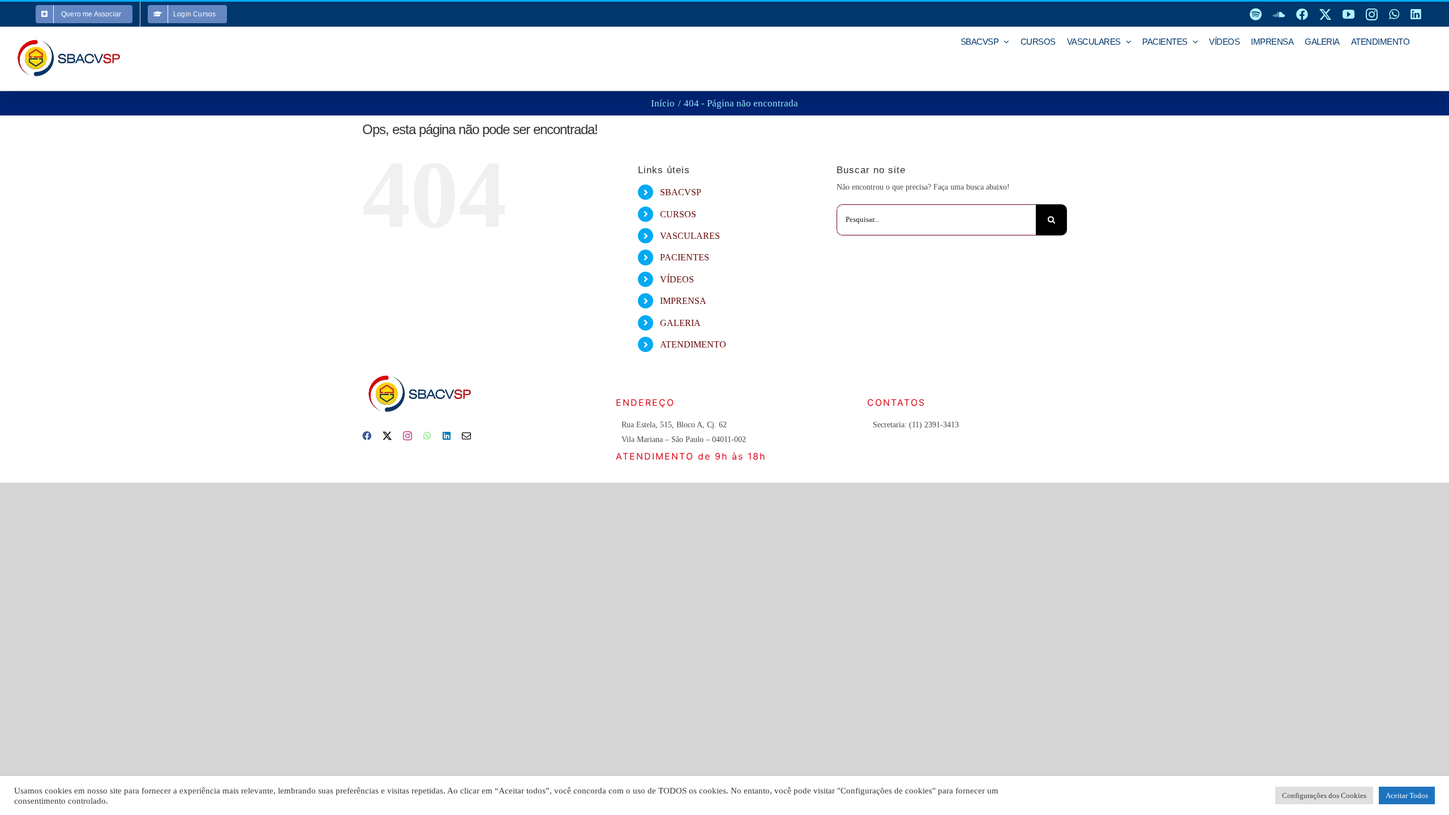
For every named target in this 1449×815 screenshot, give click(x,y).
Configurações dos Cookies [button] (1324, 795)
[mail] (466, 435)
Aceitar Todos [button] (1407, 795)
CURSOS (678, 214)
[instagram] (407, 435)
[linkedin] (447, 435)
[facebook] (366, 435)
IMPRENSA (683, 301)
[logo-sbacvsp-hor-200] (418, 372)
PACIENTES (684, 257)
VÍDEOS (677, 279)
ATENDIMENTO (693, 344)
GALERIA (680, 323)
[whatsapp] (427, 435)
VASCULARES (690, 236)
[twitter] (387, 435)
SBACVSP (680, 192)
